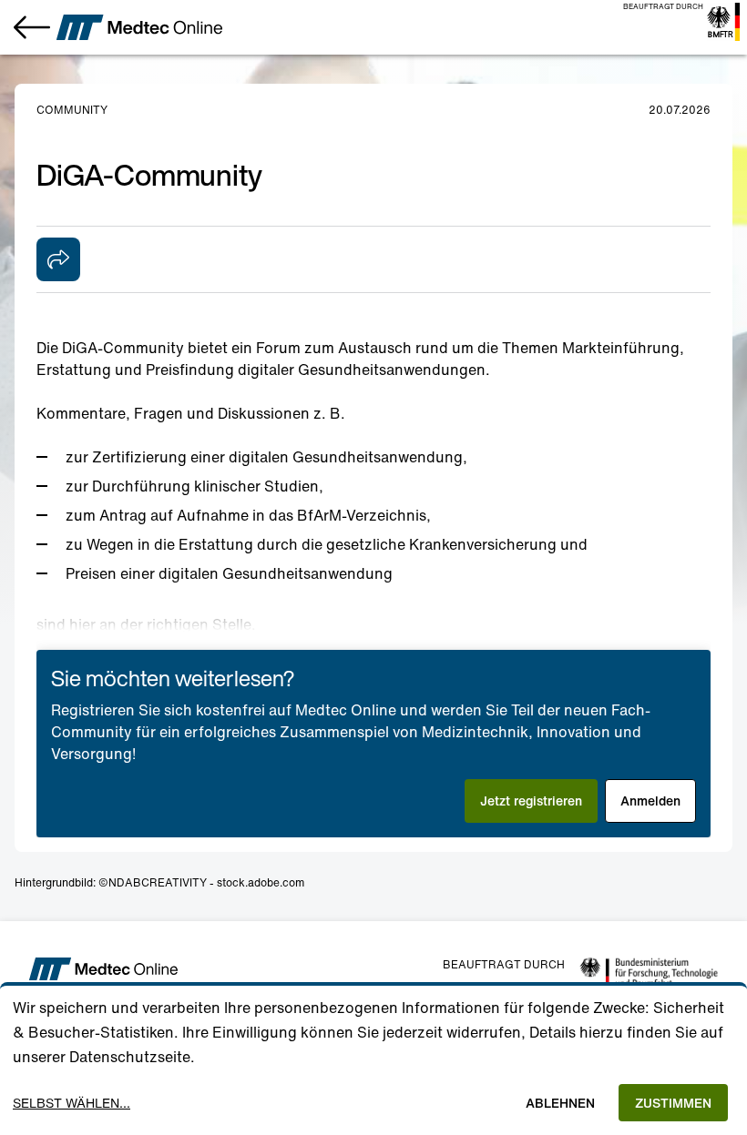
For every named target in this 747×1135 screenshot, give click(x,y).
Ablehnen (560, 1102)
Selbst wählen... (71, 1102)
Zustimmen (673, 1102)
